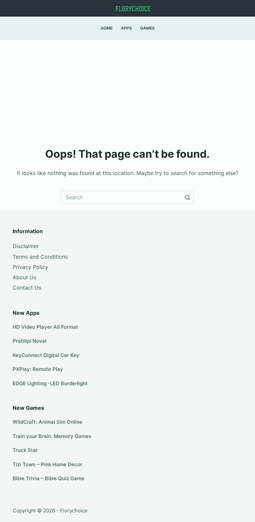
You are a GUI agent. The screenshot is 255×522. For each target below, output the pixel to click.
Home (107, 28)
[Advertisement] (127, 89)
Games (147, 28)
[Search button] (187, 197)
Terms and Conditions (40, 256)
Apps (126, 28)
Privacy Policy (30, 267)
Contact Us (27, 287)
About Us (24, 277)
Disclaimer (26, 246)
